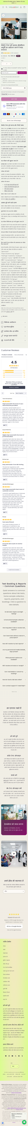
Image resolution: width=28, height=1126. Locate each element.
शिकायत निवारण (6, 992)
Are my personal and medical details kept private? (14, 651)
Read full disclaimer (16, 1092)
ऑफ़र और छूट (6, 964)
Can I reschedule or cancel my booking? (15, 672)
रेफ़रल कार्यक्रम (6, 974)
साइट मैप (5, 999)
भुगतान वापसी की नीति (10, 1074)
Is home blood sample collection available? (15, 621)
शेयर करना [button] (5, 316)
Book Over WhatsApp (14, 120)
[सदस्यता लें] (23, 891)
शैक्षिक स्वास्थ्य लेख (8, 191)
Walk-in (5, 79)
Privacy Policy (19, 1109)
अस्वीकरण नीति (9, 311)
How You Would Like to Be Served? (10, 77)
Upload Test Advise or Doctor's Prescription (12, 92)
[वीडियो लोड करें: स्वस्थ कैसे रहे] (14, 854)
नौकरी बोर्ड (5, 953)
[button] (3, 7)
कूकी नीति (5, 988)
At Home (14, 81)
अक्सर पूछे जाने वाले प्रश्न (8, 971)
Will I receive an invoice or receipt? (14, 666)
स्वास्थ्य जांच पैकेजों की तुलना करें (11, 187)
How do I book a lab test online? (14, 680)
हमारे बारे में (5, 956)
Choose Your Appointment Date (9, 85)
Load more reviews (14, 569)
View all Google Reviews (14, 930)
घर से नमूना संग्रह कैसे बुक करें (11, 184)
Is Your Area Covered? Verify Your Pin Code (14, 69)
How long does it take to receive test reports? (14, 629)
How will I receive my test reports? (14, 644)
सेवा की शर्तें (23, 1074)
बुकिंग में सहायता (6, 960)
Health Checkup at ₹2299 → (17, 1116)
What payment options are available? (16, 658)
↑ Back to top (14, 691)
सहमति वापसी (6, 996)
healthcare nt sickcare (13, 1072)
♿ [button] (3, 1123)
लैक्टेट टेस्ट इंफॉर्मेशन (10, 199)
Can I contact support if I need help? (14, 686)
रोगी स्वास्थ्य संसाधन (8, 189)
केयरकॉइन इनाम (6, 978)
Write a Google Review (14, 926)
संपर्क (4, 949)
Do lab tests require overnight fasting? (15, 613)
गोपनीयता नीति (17, 1074)
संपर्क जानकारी (9, 1076)
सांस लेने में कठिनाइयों (21, 141)
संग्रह (4, 946)
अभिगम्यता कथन (6, 985)
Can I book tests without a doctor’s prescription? (14, 637)
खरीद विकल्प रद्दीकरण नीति (17, 1076)
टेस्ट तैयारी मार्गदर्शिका (7, 967)
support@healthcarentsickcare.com (16, 1108)
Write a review (14, 387)
